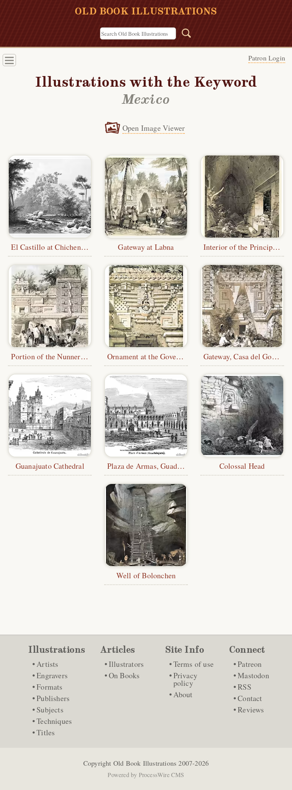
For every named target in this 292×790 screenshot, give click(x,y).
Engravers (52, 675)
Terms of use (193, 664)
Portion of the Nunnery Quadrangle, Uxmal (79, 356)
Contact (250, 698)
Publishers (53, 698)
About (183, 694)
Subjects (49, 709)
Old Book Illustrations (144, 763)
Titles (45, 732)
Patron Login (266, 57)
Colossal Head (242, 466)
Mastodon (253, 675)
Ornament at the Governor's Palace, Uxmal (174, 356)
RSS (244, 687)
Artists (47, 664)
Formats (49, 687)
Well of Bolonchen (146, 575)
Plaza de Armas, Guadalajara (152, 466)
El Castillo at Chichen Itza (53, 247)
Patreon (250, 664)
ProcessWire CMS (161, 775)
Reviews (251, 709)
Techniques (54, 721)
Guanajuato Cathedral (50, 466)
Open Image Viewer (153, 128)
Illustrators (126, 664)
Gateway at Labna (146, 247)
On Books (124, 675)
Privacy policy (185, 679)
